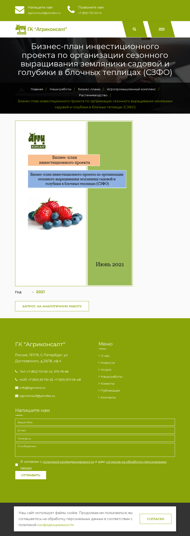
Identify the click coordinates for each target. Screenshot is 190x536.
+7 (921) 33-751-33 (40, 379)
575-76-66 (61, 371)
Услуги (106, 369)
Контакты (108, 397)
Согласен (155, 519)
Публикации (110, 390)
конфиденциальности (55, 525)
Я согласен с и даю (93, 465)
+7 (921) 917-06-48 (67, 379)
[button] (161, 29)
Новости (108, 363)
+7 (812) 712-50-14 (39, 371)
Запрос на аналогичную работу (52, 306)
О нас (105, 356)
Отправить (30, 475)
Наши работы (111, 376)
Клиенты (107, 383)
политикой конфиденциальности (68, 462)
